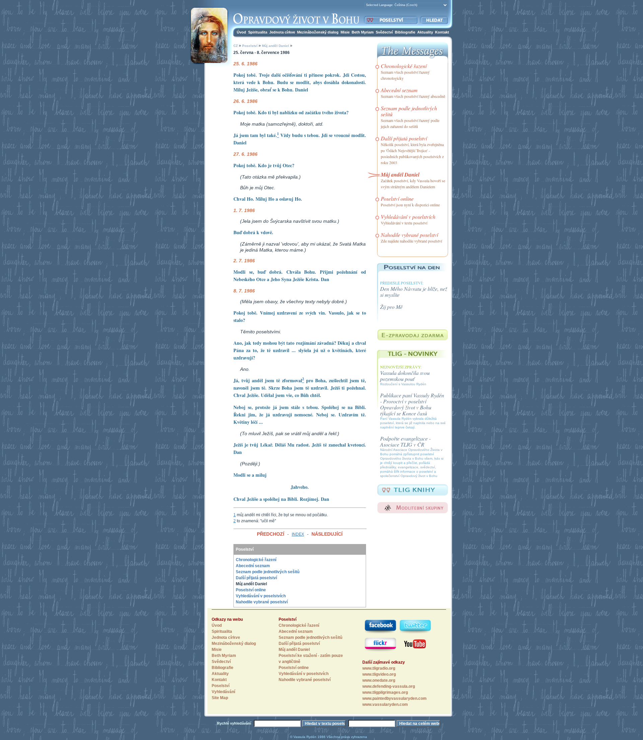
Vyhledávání (223, 691)
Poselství (250, 46)
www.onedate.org (378, 680)
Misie (345, 32)
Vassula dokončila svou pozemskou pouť (405, 375)
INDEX (298, 534)
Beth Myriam (363, 32)
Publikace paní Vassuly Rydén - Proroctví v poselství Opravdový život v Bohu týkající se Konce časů (412, 404)
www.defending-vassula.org (388, 686)
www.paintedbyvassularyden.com (394, 698)
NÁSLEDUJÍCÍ (327, 534)
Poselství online (251, 590)
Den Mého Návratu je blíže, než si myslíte (413, 291)
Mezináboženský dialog (318, 32)
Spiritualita (257, 32)
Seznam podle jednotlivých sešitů (267, 571)
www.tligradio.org (378, 668)
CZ (235, 46)
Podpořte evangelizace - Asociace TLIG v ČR (405, 441)
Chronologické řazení (256, 559)
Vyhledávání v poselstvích (261, 596)
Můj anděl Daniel (275, 46)
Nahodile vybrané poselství (262, 602)
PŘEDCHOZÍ (270, 534)
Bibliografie (405, 32)
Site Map (220, 697)
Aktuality (425, 32)
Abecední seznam (253, 565)
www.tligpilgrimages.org (385, 692)
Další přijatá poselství (256, 578)
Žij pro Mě (391, 306)
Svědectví (384, 32)
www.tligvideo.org (379, 674)
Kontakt (442, 32)
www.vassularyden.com (385, 704)
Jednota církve (282, 32)
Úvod (241, 32)
